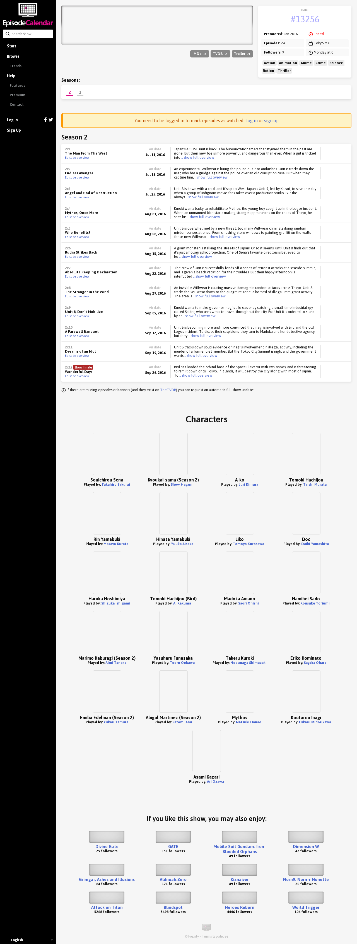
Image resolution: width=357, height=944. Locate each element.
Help (11, 76)
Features (17, 85)
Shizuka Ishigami (115, 603)
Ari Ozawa (215, 781)
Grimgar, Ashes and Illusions (107, 879)
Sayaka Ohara (315, 663)
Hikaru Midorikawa (315, 722)
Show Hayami (182, 484)
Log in (12, 120)
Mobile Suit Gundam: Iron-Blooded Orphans (239, 849)
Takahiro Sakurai (116, 484)
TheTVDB (168, 390)
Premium (17, 95)
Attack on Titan (107, 907)
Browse (13, 56)
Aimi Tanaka (115, 663)
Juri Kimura (248, 484)
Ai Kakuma (182, 603)
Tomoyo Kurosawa (248, 544)
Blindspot (173, 907)
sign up (271, 120)
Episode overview (77, 157)
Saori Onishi (248, 603)
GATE (173, 846)
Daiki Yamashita (315, 544)
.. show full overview (197, 157)
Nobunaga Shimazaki (248, 663)
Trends (15, 66)
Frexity (193, 936)
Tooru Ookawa (182, 663)
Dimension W (306, 846)
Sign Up (14, 130)
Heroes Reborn (239, 907)
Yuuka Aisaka (182, 544)
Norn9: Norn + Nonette (306, 879)
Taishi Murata (315, 484)
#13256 (305, 19)
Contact (17, 104)
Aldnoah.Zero (173, 879)
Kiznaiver (240, 879)
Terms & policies (215, 936)
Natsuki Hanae (248, 722)
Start (11, 46)
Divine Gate (107, 846)
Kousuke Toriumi (315, 603)
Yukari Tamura (115, 722)
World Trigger (306, 907)
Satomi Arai (182, 722)
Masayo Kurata (115, 544)
